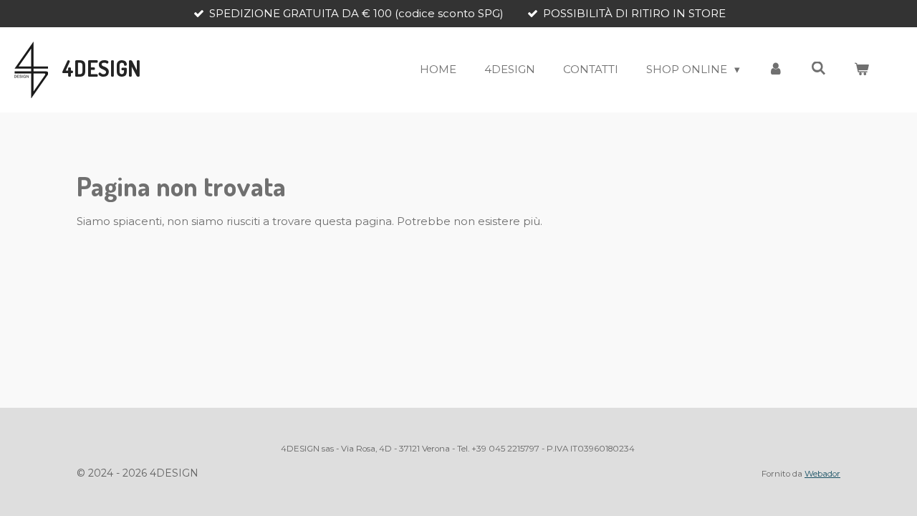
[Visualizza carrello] (861, 70)
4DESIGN (101, 68)
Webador (822, 474)
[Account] (775, 70)
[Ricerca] (818, 68)
